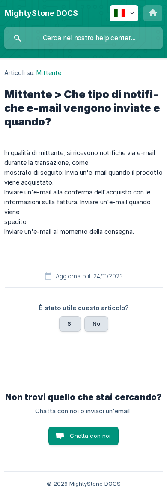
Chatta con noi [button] (90, 435)
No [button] (96, 323)
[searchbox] (83, 38)
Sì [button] (70, 323)
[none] (41, 13)
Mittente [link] (48, 72)
